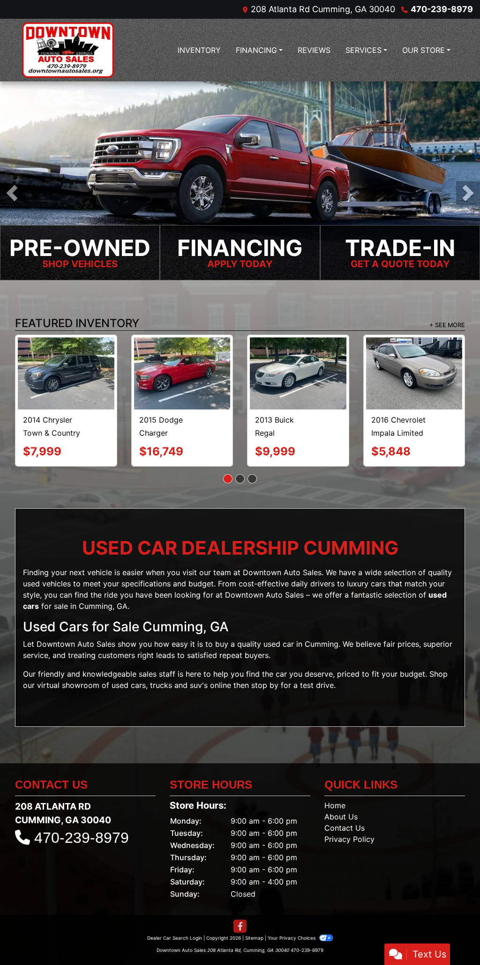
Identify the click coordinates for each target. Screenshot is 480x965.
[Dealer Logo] (68, 50)
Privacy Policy (349, 810)
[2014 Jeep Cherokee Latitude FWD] (414, 356)
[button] (12, 193)
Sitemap (254, 909)
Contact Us (344, 799)
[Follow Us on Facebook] (240, 898)
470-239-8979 (442, 9)
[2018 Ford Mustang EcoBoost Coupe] (298, 359)
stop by (264, 656)
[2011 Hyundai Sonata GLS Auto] (66, 359)
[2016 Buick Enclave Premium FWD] (182, 357)
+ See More (447, 325)
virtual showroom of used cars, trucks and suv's (122, 656)
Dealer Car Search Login (174, 909)
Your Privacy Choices (292, 909)
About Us (341, 788)
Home (334, 777)
